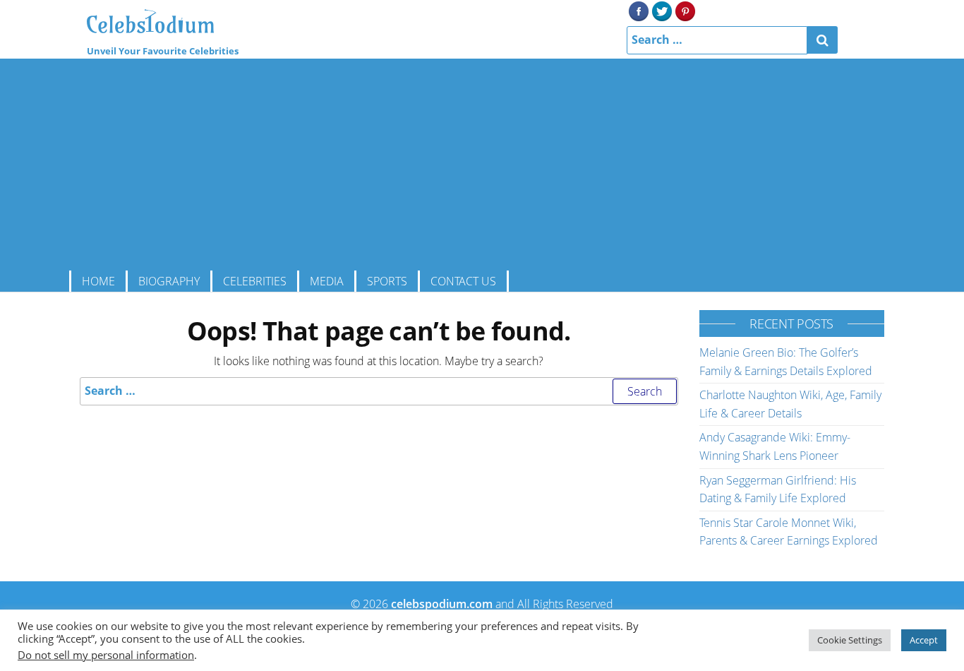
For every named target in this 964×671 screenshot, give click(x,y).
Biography (169, 281)
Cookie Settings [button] (849, 640)
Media (327, 281)
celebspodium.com (442, 604)
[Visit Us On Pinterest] (685, 10)
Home (98, 281)
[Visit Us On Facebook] (638, 10)
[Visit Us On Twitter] (661, 10)
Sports (387, 281)
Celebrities (255, 281)
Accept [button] (924, 640)
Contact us (463, 281)
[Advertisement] (482, 164)
